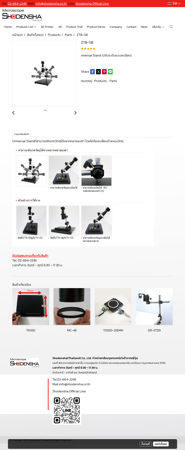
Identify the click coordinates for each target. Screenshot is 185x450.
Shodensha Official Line (92, 3)
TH (175, 3)
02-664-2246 (27, 260)
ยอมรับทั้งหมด (161, 444)
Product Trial (74, 27)
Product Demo (96, 27)
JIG (60, 27)
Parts (113, 80)
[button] (171, 27)
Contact (131, 27)
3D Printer (47, 27)
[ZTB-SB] (44, 73)
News (144, 27)
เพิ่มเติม (157, 27)
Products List (25, 27)
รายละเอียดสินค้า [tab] (21, 134)
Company (116, 27)
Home (8, 27)
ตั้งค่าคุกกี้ (145, 444)
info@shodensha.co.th (51, 3)
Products (101, 80)
